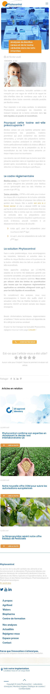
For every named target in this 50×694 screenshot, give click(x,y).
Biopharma (9, 614)
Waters (7, 609)
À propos (7, 600)
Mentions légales (20, 686)
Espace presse (11, 638)
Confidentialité (24, 689)
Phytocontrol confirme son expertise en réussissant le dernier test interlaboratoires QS (24, 435)
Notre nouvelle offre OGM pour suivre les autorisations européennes (24, 487)
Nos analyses (10, 624)
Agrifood (7, 605)
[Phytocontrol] (12, 3)
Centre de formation (14, 618)
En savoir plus (5, 583)
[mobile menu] (47, 4)
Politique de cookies (36, 686)
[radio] (16, 358)
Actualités (8, 629)
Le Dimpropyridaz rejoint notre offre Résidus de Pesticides (22, 537)
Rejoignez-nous (11, 633)
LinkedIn (31, 330)
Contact (7, 642)
